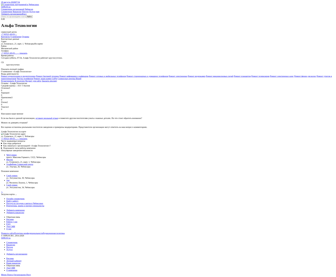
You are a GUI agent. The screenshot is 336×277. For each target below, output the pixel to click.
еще (37, 11)
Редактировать (7, 81)
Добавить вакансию (15, 212)
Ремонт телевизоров (260, 76)
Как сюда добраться (12, 143)
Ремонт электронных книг (282, 76)
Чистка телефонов (25, 78)
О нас (8, 229)
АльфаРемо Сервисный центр (19, 164)
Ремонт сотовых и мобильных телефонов (107, 76)
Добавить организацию (11, 14)
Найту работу (12, 201)
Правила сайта (7, 233)
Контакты (5, 37)
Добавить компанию (15, 210)
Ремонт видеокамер (196, 76)
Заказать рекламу (49, 81)
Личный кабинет (14, 261)
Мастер (9, 159)
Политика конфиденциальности (28, 233)
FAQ (8, 224)
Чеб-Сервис (11, 155)
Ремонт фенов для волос (305, 76)
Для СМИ (10, 226)
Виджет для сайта (33, 81)
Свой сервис (12, 175)
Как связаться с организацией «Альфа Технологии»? (27, 146)
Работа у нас (11, 222)
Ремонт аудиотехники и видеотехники (18, 76)
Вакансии (17, 11)
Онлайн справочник (15, 199)
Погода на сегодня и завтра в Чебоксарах (24, 203)
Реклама (10, 219)
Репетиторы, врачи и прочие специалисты (25, 206)
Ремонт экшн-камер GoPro (45, 78)
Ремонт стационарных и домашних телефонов (147, 76)
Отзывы (25, 37)
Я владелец (20, 81)
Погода (25, 11)
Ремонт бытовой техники (47, 76)
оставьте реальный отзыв (47, 118)
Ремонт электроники (178, 76)
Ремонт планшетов (242, 76)
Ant (7, 180)
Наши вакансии (13, 263)
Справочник (6, 11)
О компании (15, 37)
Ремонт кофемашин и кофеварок (73, 76)
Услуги (32, 11)
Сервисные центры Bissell (69, 78)
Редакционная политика (54, 233)
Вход (24, 14)
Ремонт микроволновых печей (219, 76)
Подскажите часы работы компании (19, 148)
